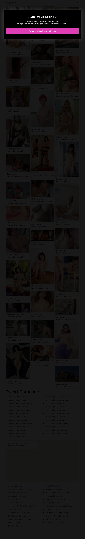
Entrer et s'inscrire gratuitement (42, 31)
